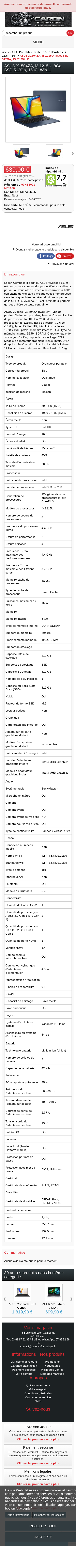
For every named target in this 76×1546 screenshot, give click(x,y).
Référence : (12, 184)
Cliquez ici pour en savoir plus (38, 1439)
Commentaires (14, 1252)
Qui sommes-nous (38, 1385)
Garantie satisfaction (24, 1365)
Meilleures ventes (52, 1369)
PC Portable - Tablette (29, 52)
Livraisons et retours (24, 1361)
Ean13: (9, 191)
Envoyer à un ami (62, 263)
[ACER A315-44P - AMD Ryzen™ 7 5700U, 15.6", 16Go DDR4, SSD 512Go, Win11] (54, 1292)
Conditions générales (38, 1393)
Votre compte (23, 1373)
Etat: (7, 195)
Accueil (6, 52)
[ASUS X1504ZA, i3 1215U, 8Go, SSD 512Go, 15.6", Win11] (21, 153)
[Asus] (66, 233)
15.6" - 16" (9, 55)
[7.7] (56, 180)
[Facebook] (38, 1415)
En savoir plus (14, 274)
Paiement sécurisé (24, 1369)
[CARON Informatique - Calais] (38, 18)
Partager (47, 256)
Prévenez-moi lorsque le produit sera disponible (43, 249)
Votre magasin (38, 1389)
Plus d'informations (18, 1514)
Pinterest (66, 256)
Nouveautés (52, 1365)
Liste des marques (52, 1373)
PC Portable (56, 52)
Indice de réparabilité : (54, 169)
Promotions (52, 1361)
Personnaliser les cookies (49, 1514)
